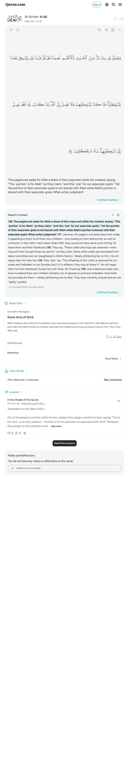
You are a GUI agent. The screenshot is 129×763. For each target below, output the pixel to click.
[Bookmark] (18, 30)
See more (56, 426)
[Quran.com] (15, 4)
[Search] (113, 4)
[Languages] (106, 4)
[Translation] (117, 215)
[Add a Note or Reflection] (113, 30)
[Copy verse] (99, 30)
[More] (120, 30)
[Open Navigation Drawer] (120, 4)
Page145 (29, 21)
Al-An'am (31, 17)
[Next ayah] (121, 19)
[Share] (106, 30)
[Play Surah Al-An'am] (11, 30)
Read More (13, 352)
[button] (116, 58)
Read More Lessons (64, 443)
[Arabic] (112, 215)
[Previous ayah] (115, 19)
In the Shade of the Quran (23, 399)
